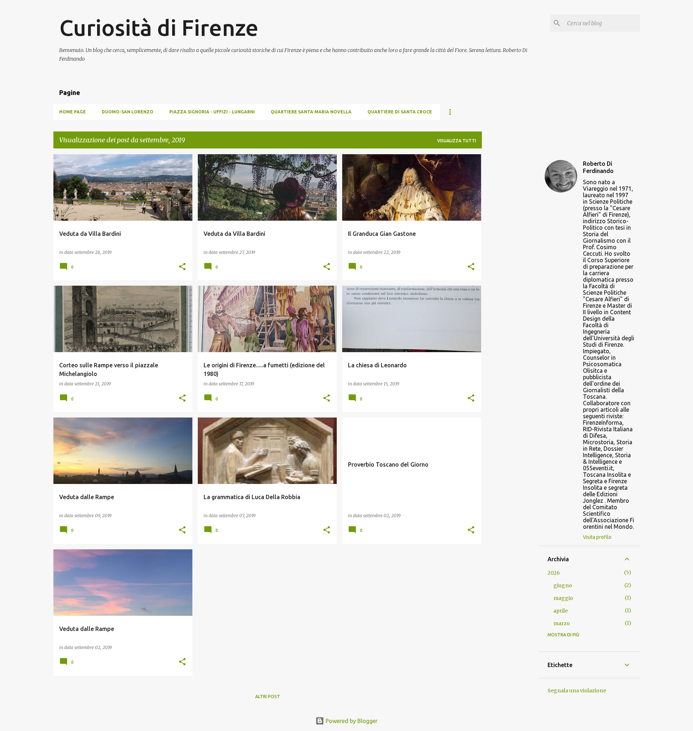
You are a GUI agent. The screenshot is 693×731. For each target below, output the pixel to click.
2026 (554, 573)
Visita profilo (597, 537)
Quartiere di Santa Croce (399, 111)
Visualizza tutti (456, 140)
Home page (72, 111)
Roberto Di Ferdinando (598, 167)
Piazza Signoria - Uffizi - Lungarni (212, 111)
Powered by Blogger (351, 721)
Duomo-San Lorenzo (127, 111)
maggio (563, 598)
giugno (562, 585)
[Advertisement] (510, 262)
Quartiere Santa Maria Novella (311, 111)
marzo (561, 623)
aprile (560, 610)
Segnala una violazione (577, 690)
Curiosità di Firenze (158, 27)
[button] (182, 267)
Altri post (267, 696)
